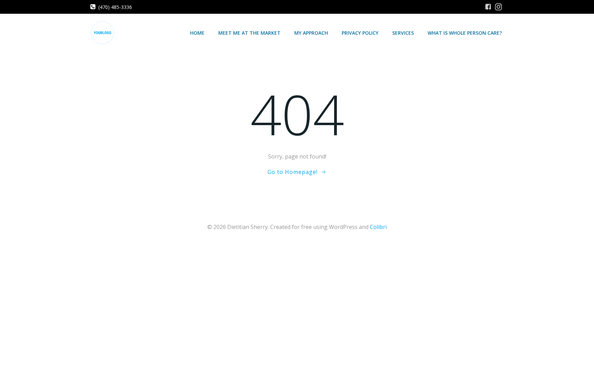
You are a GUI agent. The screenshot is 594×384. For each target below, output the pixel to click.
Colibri (378, 227)
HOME (197, 33)
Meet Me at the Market (249, 33)
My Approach (311, 33)
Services (403, 33)
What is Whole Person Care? (465, 33)
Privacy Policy (360, 33)
